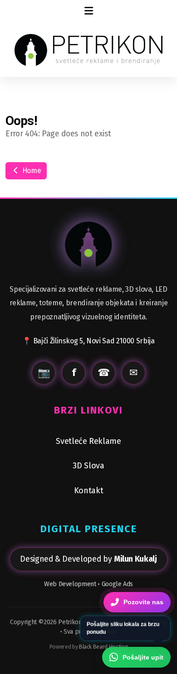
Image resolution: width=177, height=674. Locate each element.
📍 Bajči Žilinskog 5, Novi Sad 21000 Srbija (88, 341)
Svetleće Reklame (88, 441)
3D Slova (88, 466)
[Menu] (88, 11)
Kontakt (88, 491)
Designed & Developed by (88, 559)
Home (30, 170)
